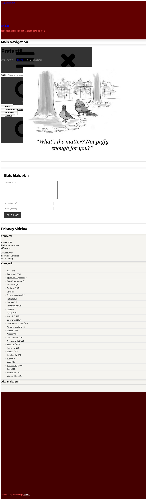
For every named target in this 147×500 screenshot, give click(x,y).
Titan (9, 369)
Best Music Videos (15, 281)
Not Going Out (13, 341)
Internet (10, 312)
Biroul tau (11, 284)
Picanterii (11, 348)
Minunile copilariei (14, 327)
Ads (8, 270)
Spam (9, 362)
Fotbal (10, 299)
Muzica (10, 334)
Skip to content (8, 2)
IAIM (9, 309)
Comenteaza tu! (34, 59)
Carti (9, 291)
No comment (13, 337)
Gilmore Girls (12, 305)
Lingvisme (11, 320)
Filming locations (14, 295)
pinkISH (5, 26)
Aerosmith (11, 274)
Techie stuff (12, 365)
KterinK (20, 59)
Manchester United (15, 323)
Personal (10, 344)
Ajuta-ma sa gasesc (15, 277)
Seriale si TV (12, 355)
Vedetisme (11, 372)
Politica (10, 351)
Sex (8, 358)
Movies (10, 330)
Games (10, 302)
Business (10, 288)
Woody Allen (12, 376)
